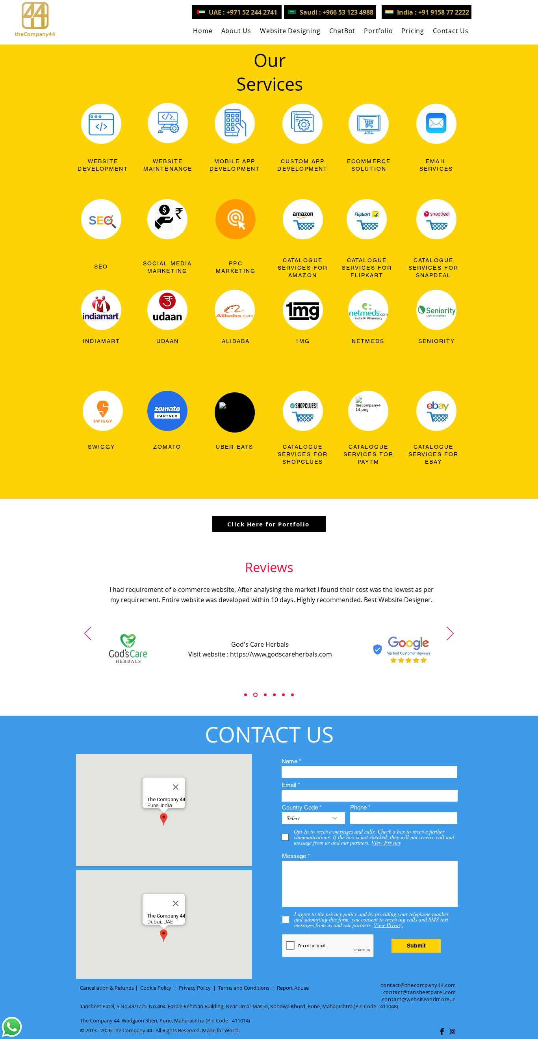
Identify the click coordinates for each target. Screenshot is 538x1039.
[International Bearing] (274, 695)
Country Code (300, 807)
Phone (358, 807)
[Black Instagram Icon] (452, 1031)
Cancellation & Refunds (107, 987)
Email (289, 785)
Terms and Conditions (243, 987)
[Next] (450, 634)
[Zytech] (292, 695)
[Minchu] (245, 695)
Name (289, 761)
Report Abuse (293, 987)
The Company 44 (132, 1030)
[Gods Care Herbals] (254, 695)
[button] (290, 30)
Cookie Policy (155, 987)
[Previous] (87, 634)
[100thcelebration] (264, 695)
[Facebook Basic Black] (441, 1031)
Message (294, 856)
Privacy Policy (195, 987)
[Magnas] (283, 695)
